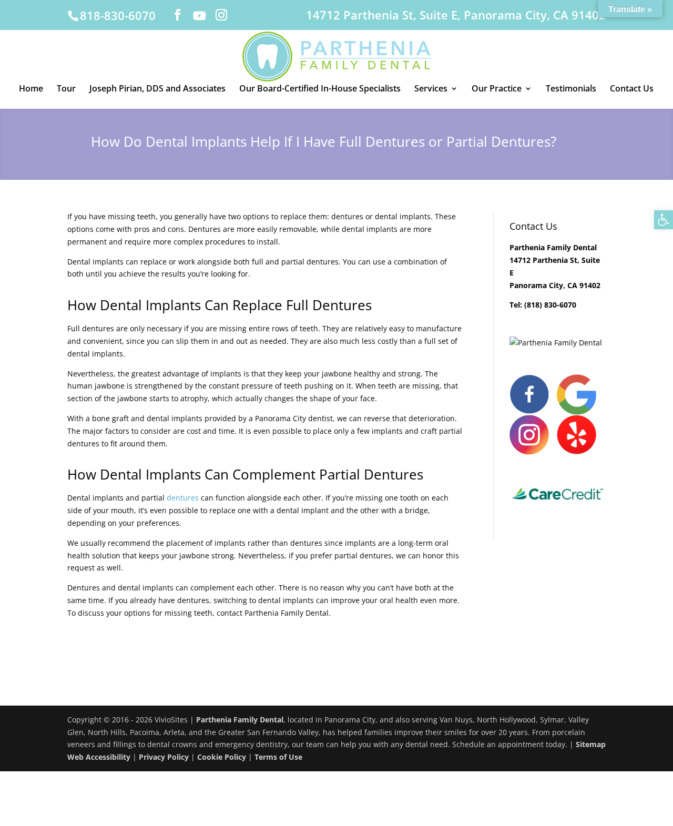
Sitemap (591, 744)
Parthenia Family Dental (239, 720)
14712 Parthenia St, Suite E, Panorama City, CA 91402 (456, 16)
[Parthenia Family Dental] (555, 343)
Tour (66, 89)
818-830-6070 (118, 15)
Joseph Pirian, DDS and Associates (157, 89)
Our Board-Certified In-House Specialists (320, 89)
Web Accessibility (98, 757)
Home (31, 89)
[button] (663, 219)
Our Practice (497, 89)
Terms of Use (278, 757)
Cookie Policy (221, 757)
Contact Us (632, 89)
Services (430, 89)
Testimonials (571, 89)
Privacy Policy (164, 757)
